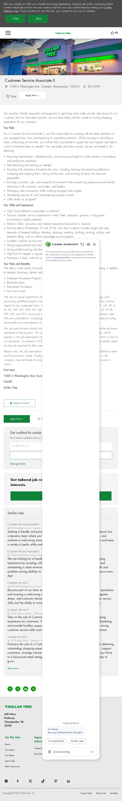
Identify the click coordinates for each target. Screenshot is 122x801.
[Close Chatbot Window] (94, 244)
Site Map (114, 793)
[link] (18, 464)
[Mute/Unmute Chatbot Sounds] (88, 244)
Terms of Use (101, 793)
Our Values (9, 755)
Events (7, 744)
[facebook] (6, 781)
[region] (70, 498)
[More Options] (50, 752)
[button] (32, 95)
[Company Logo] (63, 33)
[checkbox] (12, 96)
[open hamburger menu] (8, 33)
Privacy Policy (86, 793)
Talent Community (12, 766)
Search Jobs (10, 761)
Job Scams (38, 754)
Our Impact (9, 750)
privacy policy (62, 257)
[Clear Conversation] (82, 244)
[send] (92, 752)
